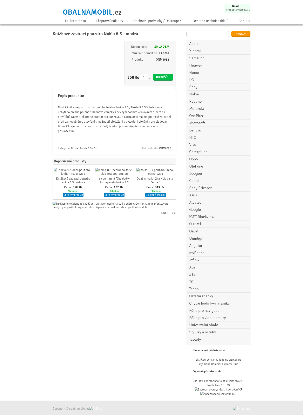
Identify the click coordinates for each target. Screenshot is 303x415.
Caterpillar (198, 151)
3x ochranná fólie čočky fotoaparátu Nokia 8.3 (114, 180)
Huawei (195, 65)
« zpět (164, 213)
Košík (236, 6)
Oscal (193, 231)
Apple (194, 43)
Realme (195, 101)
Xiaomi (195, 50)
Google (195, 209)
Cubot (194, 180)
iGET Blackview (201, 216)
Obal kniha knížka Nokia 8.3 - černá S (156, 180)
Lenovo (195, 130)
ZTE (192, 274)
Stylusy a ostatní (202, 332)
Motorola (196, 108)
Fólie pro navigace (204, 310)
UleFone (196, 166)
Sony (193, 86)
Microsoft (197, 123)
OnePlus (196, 115)
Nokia (194, 94)
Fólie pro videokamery (207, 317)
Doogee (195, 173)
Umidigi (195, 238)
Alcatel (195, 202)
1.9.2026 (164, 53)
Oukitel (195, 224)
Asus (193, 195)
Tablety (195, 339)
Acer (193, 267)
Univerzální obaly (203, 324)
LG (191, 79)
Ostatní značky (201, 296)
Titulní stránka (75, 21)
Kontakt (244, 21)
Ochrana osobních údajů (210, 21)
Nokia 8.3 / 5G (88, 148)
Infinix (194, 260)
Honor (194, 72)
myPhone (197, 252)
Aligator (195, 245)
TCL (192, 281)
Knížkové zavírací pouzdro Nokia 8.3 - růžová (73, 180)
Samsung (196, 58)
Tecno (194, 288)
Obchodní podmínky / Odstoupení (157, 21)
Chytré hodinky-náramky (209, 303)
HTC (192, 137)
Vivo (192, 144)
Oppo (193, 159)
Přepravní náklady (109, 21)
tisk (174, 213)
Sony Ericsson (200, 187)
